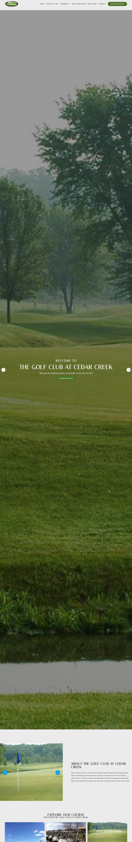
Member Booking (117, 4)
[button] (3, 370)
